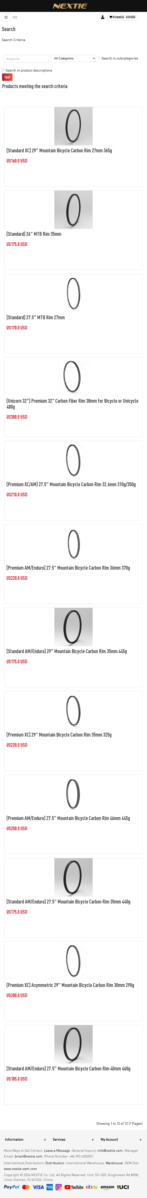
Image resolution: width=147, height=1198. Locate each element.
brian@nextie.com (28, 1156)
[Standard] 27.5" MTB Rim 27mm (36, 317)
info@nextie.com (110, 1150)
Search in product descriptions (29, 70)
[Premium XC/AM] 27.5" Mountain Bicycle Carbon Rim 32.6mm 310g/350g (71, 484)
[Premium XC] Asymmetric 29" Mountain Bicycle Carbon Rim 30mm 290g (70, 985)
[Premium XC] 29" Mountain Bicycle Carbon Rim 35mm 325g (59, 734)
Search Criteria (13, 40)
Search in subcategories (119, 58)
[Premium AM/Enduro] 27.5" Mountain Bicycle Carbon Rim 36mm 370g (68, 567)
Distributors (54, 1163)
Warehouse (114, 1163)
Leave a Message (57, 1150)
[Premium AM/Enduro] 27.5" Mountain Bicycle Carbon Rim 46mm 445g (68, 818)
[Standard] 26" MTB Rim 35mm (34, 234)
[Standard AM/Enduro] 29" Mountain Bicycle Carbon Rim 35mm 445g (67, 651)
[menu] (6, 17)
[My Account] (102, 17)
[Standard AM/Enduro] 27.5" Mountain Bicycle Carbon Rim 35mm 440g (68, 901)
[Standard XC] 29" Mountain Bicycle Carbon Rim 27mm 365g (59, 150)
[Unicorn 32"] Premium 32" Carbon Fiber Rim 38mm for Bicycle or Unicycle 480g (72, 404)
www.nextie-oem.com (20, 1169)
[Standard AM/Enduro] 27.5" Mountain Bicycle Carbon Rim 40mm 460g (68, 1068)
